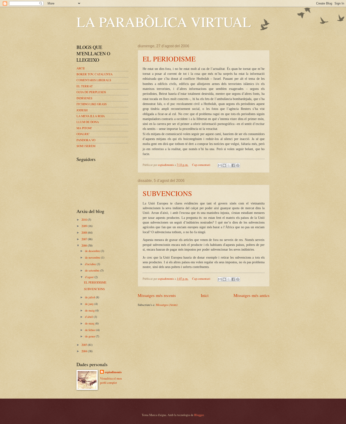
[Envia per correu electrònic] (219, 165)
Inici (205, 295)
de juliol (90, 297)
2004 (84, 351)
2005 (84, 345)
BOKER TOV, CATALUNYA (94, 74)
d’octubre (91, 264)
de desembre (93, 251)
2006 (84, 245)
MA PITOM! (84, 128)
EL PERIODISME (169, 58)
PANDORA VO (85, 140)
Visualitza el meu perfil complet (111, 380)
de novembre (93, 257)
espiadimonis (113, 372)
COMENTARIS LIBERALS (93, 80)
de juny (89, 304)
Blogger (199, 415)
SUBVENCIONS (167, 193)
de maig (90, 310)
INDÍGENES (84, 98)
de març (90, 323)
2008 (84, 232)
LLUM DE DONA (87, 122)
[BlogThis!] (224, 165)
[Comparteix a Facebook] (233, 165)
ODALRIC (83, 134)
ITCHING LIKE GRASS (91, 104)
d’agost (89, 277)
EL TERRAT (84, 86)
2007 (84, 239)
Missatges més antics (251, 295)
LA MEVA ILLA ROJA (90, 116)
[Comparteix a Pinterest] (237, 165)
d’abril (89, 317)
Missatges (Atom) (166, 305)
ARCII (80, 68)
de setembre (92, 270)
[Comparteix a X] (228, 165)
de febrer (90, 330)
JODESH (82, 110)
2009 (84, 226)
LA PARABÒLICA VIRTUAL (163, 21)
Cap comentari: (202, 165)
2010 (84, 219)
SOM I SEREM (85, 146)
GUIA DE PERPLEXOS (91, 92)
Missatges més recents (157, 295)
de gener (90, 336)
